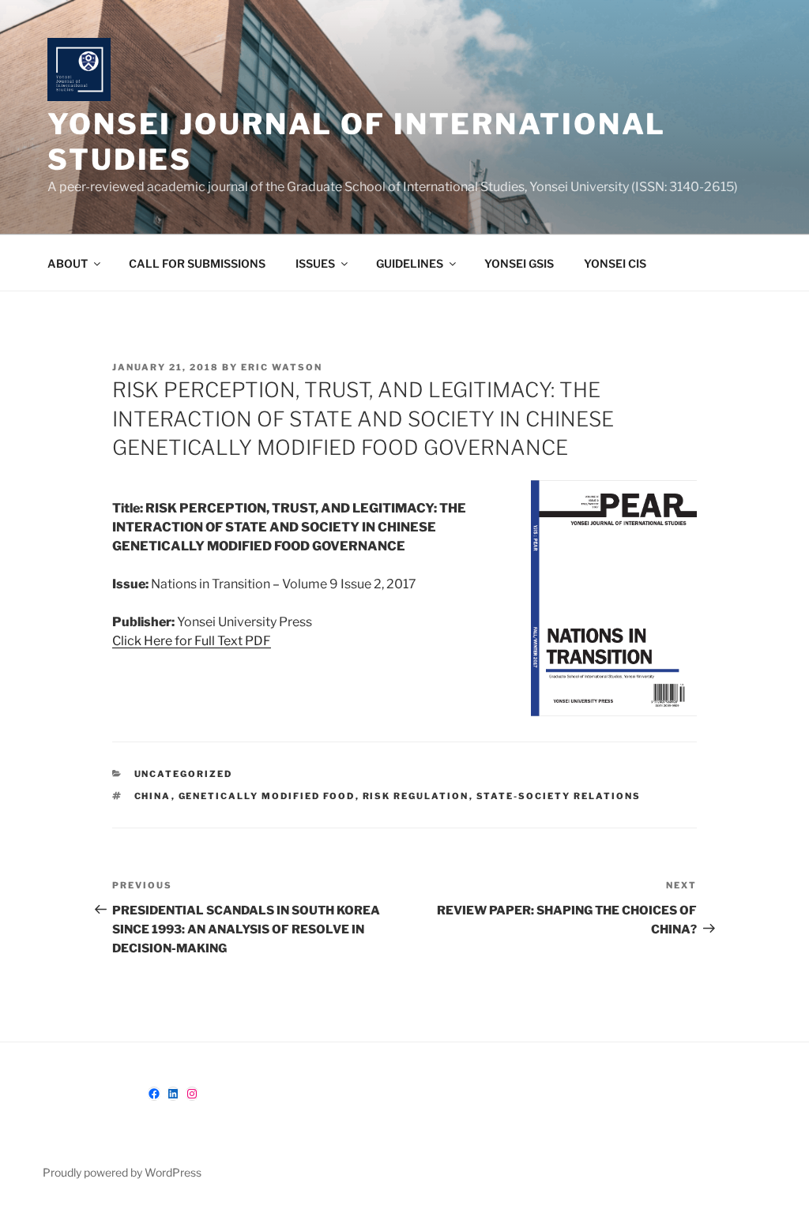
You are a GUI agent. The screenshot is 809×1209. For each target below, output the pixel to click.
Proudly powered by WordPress (122, 1172)
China (152, 796)
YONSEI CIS (615, 263)
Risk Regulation (416, 796)
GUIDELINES (409, 263)
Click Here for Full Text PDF (191, 640)
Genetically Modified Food (267, 796)
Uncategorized (183, 773)
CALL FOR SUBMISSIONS (197, 263)
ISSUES (315, 263)
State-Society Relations (559, 796)
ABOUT (67, 263)
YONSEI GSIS (519, 263)
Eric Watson (281, 367)
